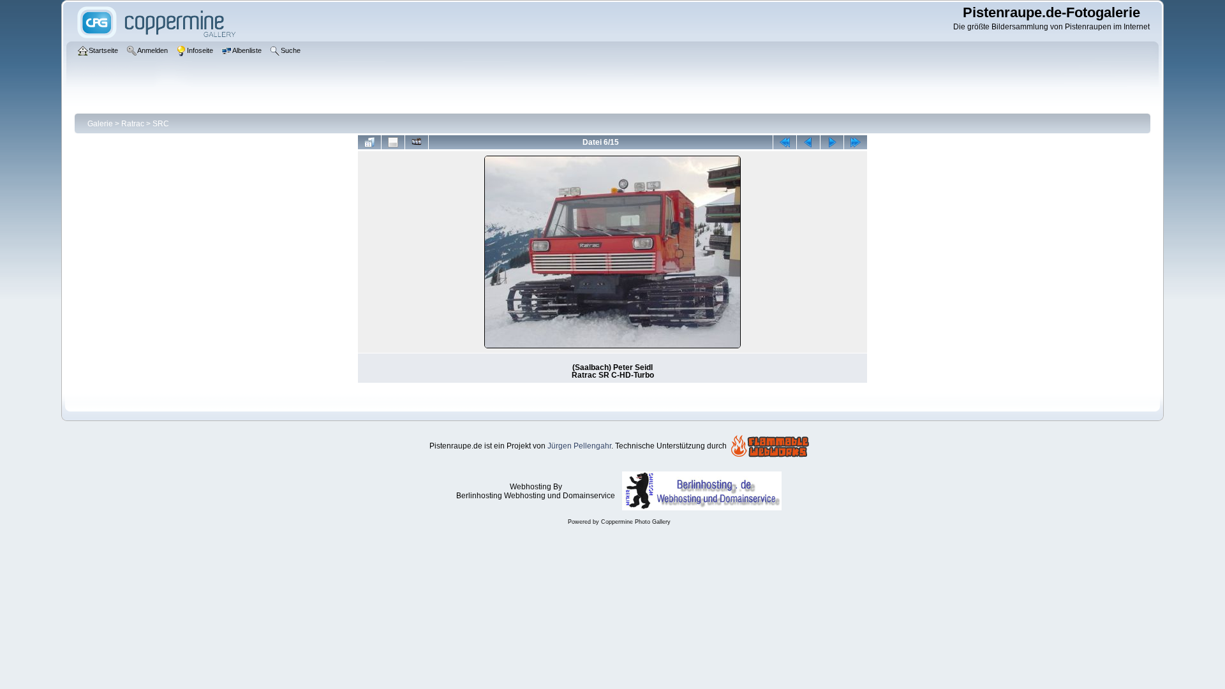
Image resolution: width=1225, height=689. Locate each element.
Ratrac (132, 123)
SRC (160, 123)
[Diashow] (416, 142)
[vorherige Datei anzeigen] (808, 142)
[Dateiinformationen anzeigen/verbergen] (393, 142)
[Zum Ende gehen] (855, 142)
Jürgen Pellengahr (579, 445)
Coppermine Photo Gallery (636, 522)
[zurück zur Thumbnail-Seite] (369, 142)
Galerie (100, 123)
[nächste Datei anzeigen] (831, 142)
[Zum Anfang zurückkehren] (784, 142)
